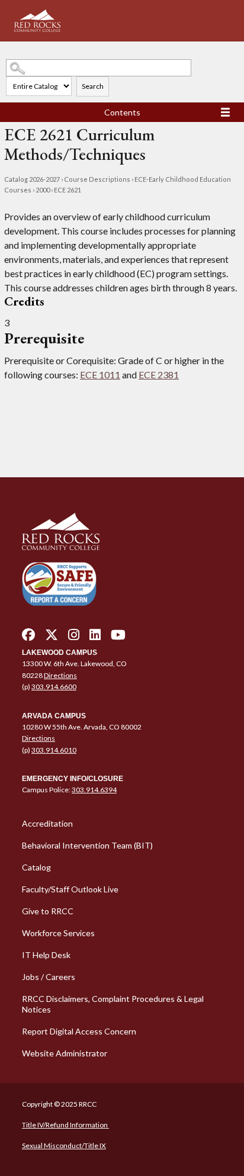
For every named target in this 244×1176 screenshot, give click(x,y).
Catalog (36, 867)
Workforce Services (58, 933)
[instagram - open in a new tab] (73, 637)
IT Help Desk (46, 955)
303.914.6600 (53, 686)
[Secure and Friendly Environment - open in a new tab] (59, 583)
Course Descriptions (97, 179)
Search (93, 86)
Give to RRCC (47, 911)
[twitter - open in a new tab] (51, 637)
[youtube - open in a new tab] (118, 637)
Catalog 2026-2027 (32, 179)
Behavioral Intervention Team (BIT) (87, 845)
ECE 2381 (159, 374)
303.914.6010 (53, 750)
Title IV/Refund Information (65, 1124)
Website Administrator (64, 1053)
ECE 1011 (100, 374)
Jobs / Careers (48, 977)
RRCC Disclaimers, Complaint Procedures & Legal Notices (113, 1004)
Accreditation (47, 823)
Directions (60, 675)
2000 (43, 190)
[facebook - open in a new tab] (28, 637)
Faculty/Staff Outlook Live (70, 889)
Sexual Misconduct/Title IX (64, 1145)
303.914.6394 (94, 789)
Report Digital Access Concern (79, 1031)
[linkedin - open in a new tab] (95, 637)
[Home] (122, 532)
